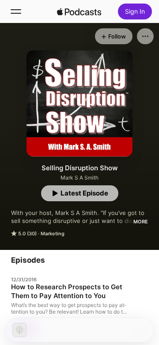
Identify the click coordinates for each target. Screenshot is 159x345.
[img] (79, 11)
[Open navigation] (16, 11)
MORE (140, 221)
